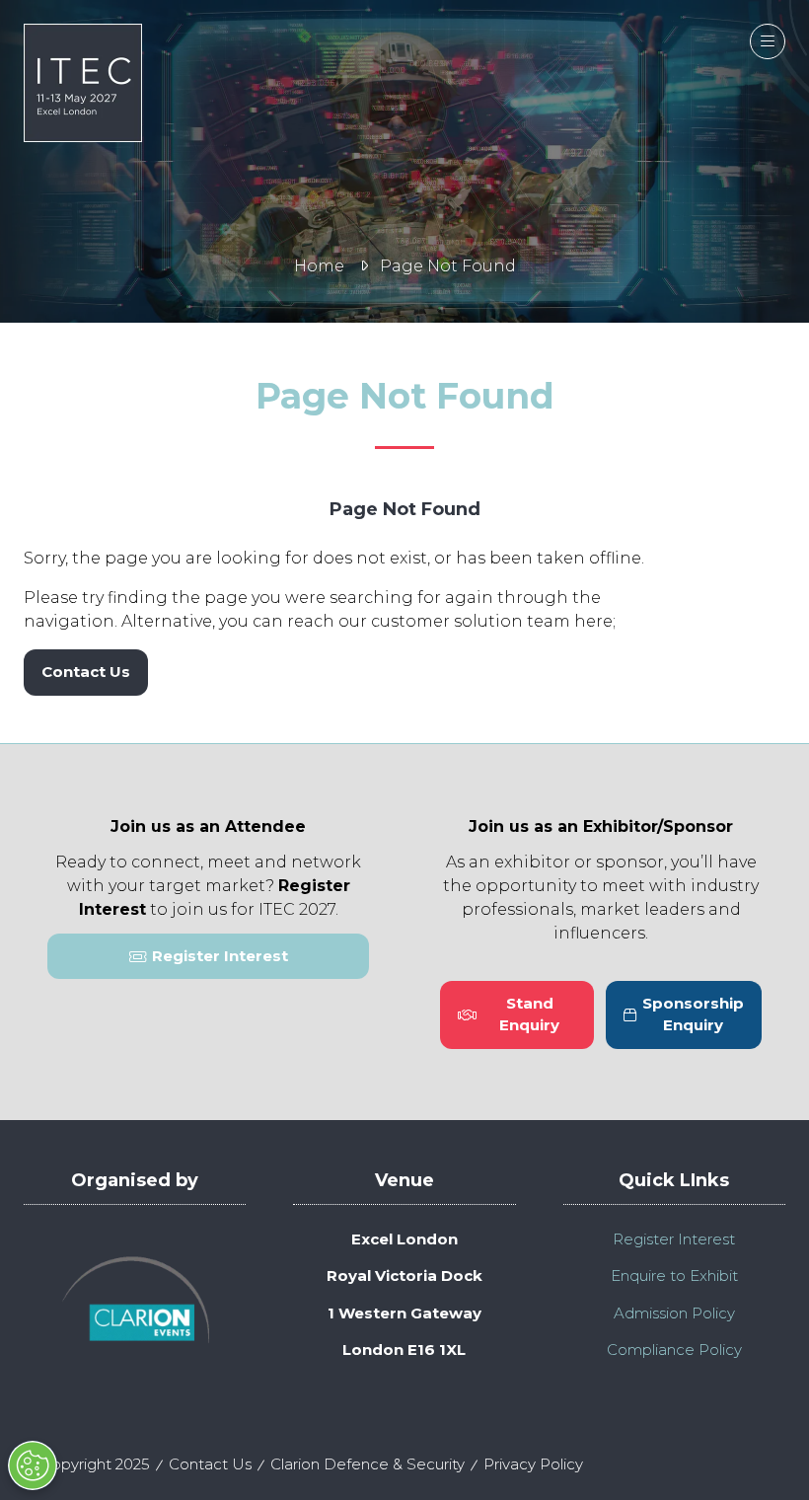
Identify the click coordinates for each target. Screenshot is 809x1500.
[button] (767, 41)
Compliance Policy (674, 1349)
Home (319, 266)
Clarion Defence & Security (367, 1464)
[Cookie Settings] (32, 1465)
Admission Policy (674, 1313)
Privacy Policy (533, 1464)
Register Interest (674, 1239)
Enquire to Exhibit (674, 1275)
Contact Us (210, 1464)
